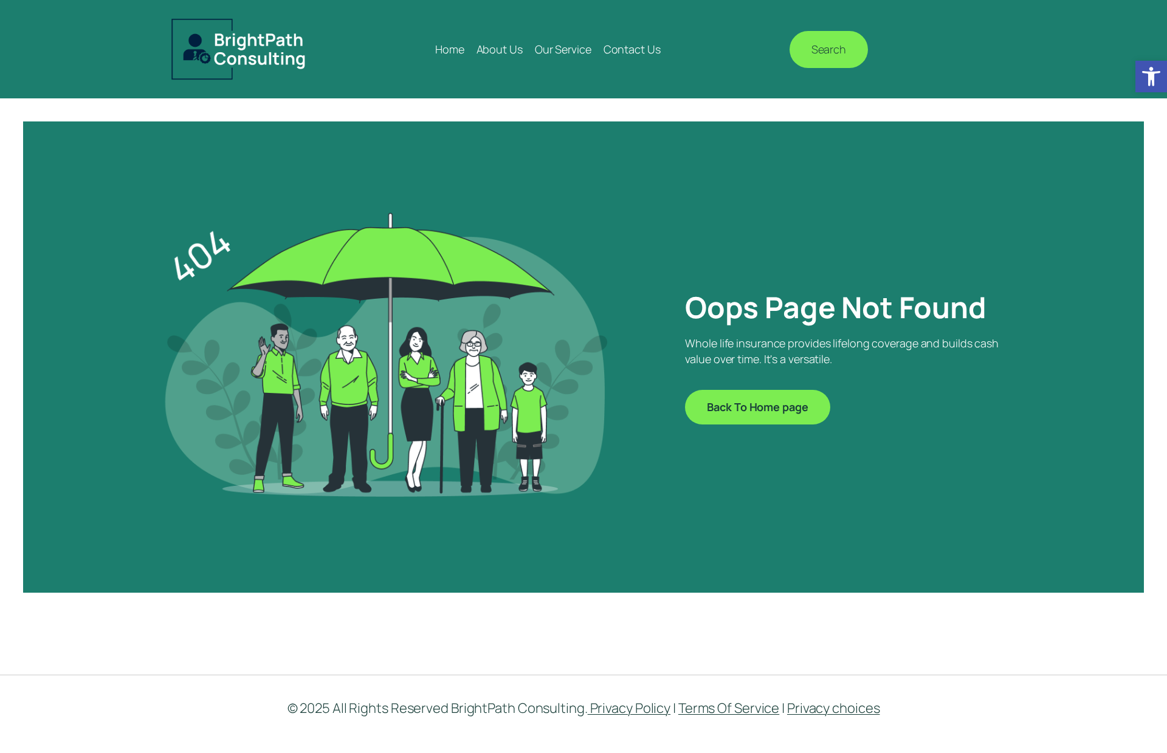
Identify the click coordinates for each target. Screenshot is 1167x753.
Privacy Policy (629, 708)
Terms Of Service (728, 708)
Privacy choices (833, 708)
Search (828, 49)
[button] (1151, 76)
